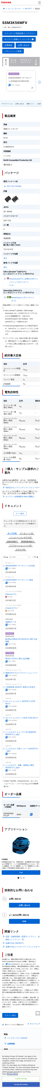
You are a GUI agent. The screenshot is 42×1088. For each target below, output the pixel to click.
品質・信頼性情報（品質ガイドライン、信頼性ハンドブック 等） (23, 938)
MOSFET (28, 9)
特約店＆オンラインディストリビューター (23, 487)
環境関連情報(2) (27, 541)
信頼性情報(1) (12, 541)
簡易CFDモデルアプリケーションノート (21, 673)
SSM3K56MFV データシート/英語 (19, 580)
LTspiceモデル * (11, 608)
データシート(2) (26, 533)
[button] (39, 2)
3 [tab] (24, 878)
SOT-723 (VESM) (14, 186)
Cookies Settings (21, 1078)
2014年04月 (10, 572)
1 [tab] (18, 878)
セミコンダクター (15, 9)
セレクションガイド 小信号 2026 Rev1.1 (21, 718)
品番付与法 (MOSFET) (15, 943)
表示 (5, 258)
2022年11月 (10, 679)
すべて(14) (12, 533)
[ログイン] (38, 1013)
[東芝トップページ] (6, 2)
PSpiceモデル (11, 594)
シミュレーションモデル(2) (20, 537)
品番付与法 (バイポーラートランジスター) (23, 947)
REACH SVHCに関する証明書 (17, 658)
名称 (4, 557)
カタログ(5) (20, 549)
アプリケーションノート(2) (20, 545)
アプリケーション (7, 104)
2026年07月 (10, 710)
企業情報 (11, 1044)
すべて (6, 62)
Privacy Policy (12, 1074)
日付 (35, 557)
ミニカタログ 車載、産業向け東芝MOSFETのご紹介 (19, 766)
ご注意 (39, 104)
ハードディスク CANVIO (17, 1038)
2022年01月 (10, 693)
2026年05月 (11, 741)
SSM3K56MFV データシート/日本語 (20, 566)
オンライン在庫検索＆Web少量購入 (20, 496)
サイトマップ (35, 1024)
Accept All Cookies (21, 1084)
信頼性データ (10, 622)
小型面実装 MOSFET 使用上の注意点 (20, 687)
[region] (21, 1069)
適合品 (10, 964)
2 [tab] (21, 878)
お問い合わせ (19, 104)
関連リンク (30, 104)
